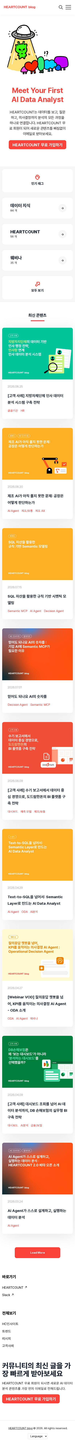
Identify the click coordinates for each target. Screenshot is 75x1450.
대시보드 (13, 811)
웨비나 (34, 1018)
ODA (24, 912)
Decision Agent (54, 611)
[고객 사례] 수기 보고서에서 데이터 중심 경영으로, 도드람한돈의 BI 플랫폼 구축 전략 (37, 796)
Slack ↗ (8, 1295)
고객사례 (8, 1346)
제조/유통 (27, 511)
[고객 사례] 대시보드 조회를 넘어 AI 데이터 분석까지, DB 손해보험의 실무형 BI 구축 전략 (37, 1110)
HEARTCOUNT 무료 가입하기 (37, 145)
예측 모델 (26, 811)
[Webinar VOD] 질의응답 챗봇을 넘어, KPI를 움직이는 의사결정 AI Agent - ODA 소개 (37, 1003)
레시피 (6, 1338)
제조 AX (40, 511)
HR (22, 410)
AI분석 (34, 912)
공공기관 (13, 410)
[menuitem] (37, 1288)
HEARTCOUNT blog (21, 1428)
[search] (61, 7)
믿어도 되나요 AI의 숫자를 (27, 696)
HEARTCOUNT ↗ (14, 1287)
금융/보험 (36, 1125)
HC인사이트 (10, 1324)
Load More (37, 1252)
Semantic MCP (17, 611)
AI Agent (13, 511)
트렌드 (6, 1331)
